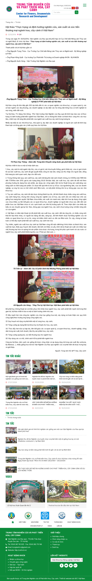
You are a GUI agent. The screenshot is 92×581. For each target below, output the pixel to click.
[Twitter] (71, 565)
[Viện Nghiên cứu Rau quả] (14, 515)
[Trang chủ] (13, 522)
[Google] (75, 565)
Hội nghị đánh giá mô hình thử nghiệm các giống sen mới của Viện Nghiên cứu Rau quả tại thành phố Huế (18, 378)
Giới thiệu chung (58, 536)
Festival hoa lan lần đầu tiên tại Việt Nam (64, 505)
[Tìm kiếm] (76, 12)
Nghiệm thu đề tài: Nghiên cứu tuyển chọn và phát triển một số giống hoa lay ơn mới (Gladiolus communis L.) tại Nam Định (43, 378)
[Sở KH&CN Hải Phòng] (65, 515)
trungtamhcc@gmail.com (21, 547)
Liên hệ (59, 526)
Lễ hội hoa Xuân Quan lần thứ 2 (19, 505)
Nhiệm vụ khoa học (17, 559)
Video (9, 476)
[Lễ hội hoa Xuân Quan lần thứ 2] (25, 491)
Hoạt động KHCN (73, 522)
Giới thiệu (22, 522)
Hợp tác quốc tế (15, 567)
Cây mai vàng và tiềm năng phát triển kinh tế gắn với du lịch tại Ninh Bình (71, 378)
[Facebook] (62, 565)
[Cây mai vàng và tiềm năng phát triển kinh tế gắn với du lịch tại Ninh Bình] (71, 367)
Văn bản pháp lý (36, 526)
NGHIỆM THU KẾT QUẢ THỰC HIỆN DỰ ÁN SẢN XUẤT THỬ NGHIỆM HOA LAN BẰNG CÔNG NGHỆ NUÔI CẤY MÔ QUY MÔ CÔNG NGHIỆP (70, 403)
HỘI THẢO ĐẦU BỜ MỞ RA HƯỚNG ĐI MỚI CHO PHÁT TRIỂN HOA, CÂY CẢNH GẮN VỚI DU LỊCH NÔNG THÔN (44, 403)
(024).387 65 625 (17, 544)
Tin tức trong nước (14, 417)
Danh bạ (55, 547)
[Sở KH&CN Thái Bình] (82, 515)
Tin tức (18, 22)
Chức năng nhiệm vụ (59, 539)
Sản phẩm (34, 522)
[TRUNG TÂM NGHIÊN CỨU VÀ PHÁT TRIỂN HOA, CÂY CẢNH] (9, 9)
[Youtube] (66, 565)
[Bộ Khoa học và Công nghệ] (48, 515)
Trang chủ (9, 22)
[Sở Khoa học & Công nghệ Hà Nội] (31, 515)
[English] (77, 8)
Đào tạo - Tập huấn (17, 565)
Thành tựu (56, 544)
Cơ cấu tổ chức (57, 542)
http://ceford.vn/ (21, 550)
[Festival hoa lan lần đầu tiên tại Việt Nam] (66, 491)
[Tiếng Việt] (73, 8)
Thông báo (58, 522)
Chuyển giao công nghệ (18, 562)
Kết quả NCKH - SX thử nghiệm (21, 570)
